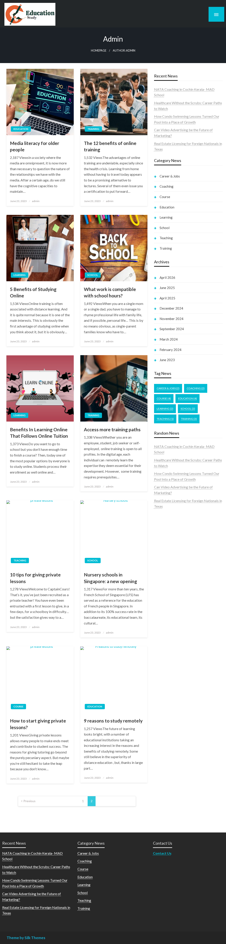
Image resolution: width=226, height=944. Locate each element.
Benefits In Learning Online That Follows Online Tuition (39, 433)
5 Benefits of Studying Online (33, 292)
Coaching (166, 186)
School (92, 275)
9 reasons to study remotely (113, 720)
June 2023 (167, 360)
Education (20, 128)
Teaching (19, 560)
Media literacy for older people (34, 146)
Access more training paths (112, 429)
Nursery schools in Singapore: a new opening (110, 578)
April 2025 (167, 298)
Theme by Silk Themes (26, 937)
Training (93, 128)
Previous (29, 801)
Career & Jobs (170, 176)
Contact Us (162, 853)
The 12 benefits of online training (110, 146)
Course (18, 706)
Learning (19, 275)
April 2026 (167, 277)
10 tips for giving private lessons (35, 578)
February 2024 (170, 350)
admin (36, 201)
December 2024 (171, 308)
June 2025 (167, 288)
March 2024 (169, 339)
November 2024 (171, 319)
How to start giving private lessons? (38, 724)
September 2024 (172, 329)
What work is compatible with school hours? (110, 292)
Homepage (98, 50)
